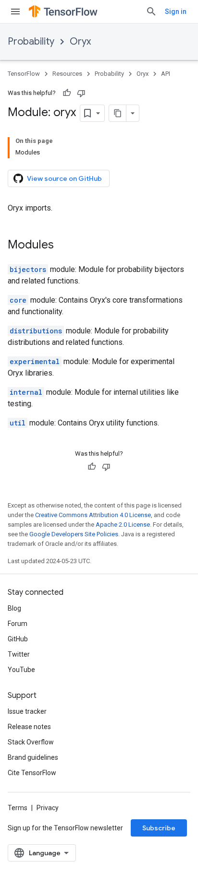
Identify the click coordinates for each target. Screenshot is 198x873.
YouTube (21, 669)
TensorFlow (24, 73)
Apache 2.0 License (123, 524)
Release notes (29, 727)
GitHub (18, 639)
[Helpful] (67, 93)
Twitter (19, 654)
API (165, 73)
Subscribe (158, 828)
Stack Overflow (31, 742)
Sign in (175, 11)
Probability (31, 41)
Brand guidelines (33, 757)
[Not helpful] (81, 93)
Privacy (48, 808)
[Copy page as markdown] (117, 113)
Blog (14, 608)
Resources (67, 73)
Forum (17, 623)
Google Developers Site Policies (73, 534)
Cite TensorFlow (32, 773)
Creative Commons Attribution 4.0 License (93, 515)
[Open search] (151, 11)
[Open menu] (15, 11)
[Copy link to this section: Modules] (63, 245)
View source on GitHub (64, 178)
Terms (17, 808)
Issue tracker (27, 711)
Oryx (80, 41)
